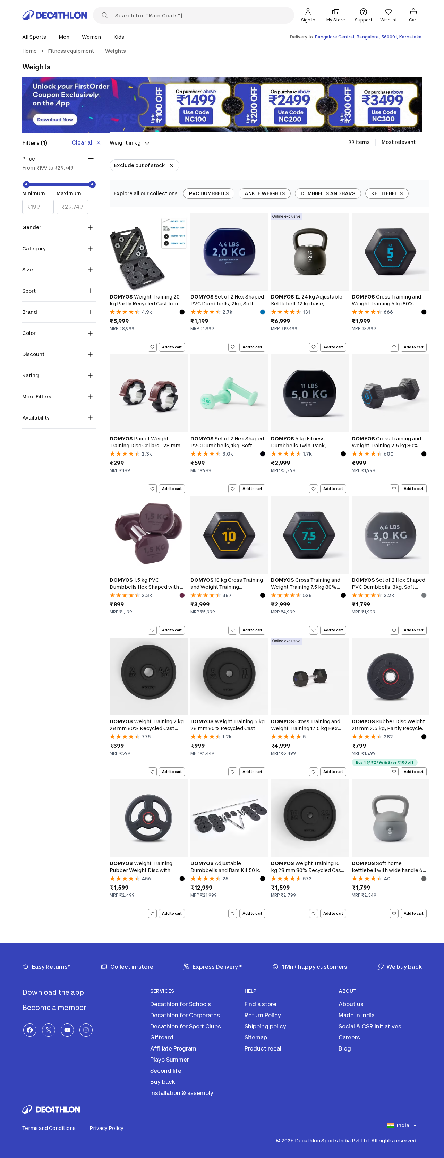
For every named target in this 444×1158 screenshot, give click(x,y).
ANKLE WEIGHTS (265, 193)
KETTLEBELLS (387, 193)
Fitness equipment (71, 51)
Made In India (357, 1015)
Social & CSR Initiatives (370, 1026)
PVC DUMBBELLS (209, 193)
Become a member (55, 1007)
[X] (48, 1030)
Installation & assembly (181, 1092)
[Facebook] (29, 1030)
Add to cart (172, 347)
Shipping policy (265, 1026)
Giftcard (161, 1037)
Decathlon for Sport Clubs (185, 1026)
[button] (36, 37)
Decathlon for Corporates (185, 1015)
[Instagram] (86, 1030)
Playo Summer (169, 1059)
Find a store (260, 1004)
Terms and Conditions (49, 1128)
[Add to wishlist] (152, 347)
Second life (165, 1070)
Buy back (162, 1081)
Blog (345, 1048)
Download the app (53, 992)
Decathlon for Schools (180, 1004)
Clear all (83, 142)
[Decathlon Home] (54, 15)
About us (351, 1004)
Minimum (33, 193)
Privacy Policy (106, 1128)
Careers (349, 1037)
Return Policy (263, 1015)
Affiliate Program (173, 1048)
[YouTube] (67, 1030)
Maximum (69, 193)
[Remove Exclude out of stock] (171, 165)
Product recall (264, 1048)
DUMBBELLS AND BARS (328, 193)
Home (29, 51)
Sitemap (256, 1037)
